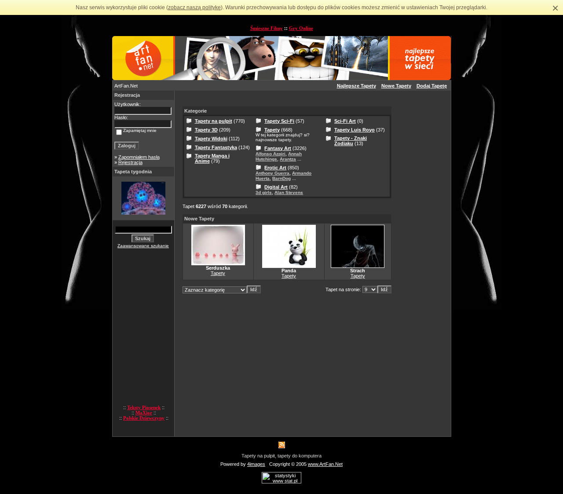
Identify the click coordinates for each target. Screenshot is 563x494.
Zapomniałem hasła (139, 157)
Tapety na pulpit (213, 121)
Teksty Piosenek (144, 407)
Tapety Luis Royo (354, 129)
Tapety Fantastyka (216, 147)
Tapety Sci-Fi (279, 121)
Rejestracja (130, 162)
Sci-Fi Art (345, 121)
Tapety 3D (206, 129)
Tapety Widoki (211, 138)
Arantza (288, 159)
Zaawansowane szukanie (143, 245)
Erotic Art (275, 167)
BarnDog (281, 178)
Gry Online (301, 28)
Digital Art (276, 187)
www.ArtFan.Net (325, 464)
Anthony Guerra (272, 173)
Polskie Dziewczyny (144, 418)
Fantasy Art (277, 148)
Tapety (272, 129)
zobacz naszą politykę (194, 7)
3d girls (264, 192)
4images (256, 464)
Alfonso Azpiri (270, 153)
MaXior (143, 412)
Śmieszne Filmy (266, 28)
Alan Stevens (288, 192)
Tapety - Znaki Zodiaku (350, 140)
